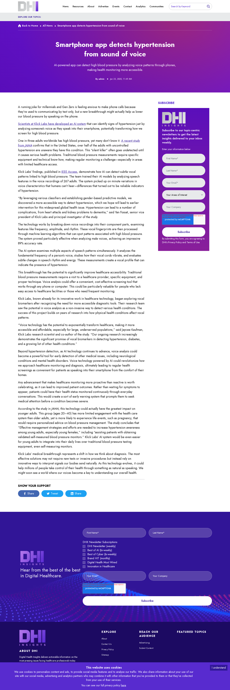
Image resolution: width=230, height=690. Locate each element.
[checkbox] (147, 556)
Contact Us (106, 644)
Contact (127, 6)
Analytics (140, 6)
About (91, 6)
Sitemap (105, 654)
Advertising (144, 642)
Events (115, 6)
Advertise (103, 6)
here (123, 685)
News (66, 6)
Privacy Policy (108, 649)
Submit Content (146, 648)
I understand (219, 668)
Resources (78, 6)
